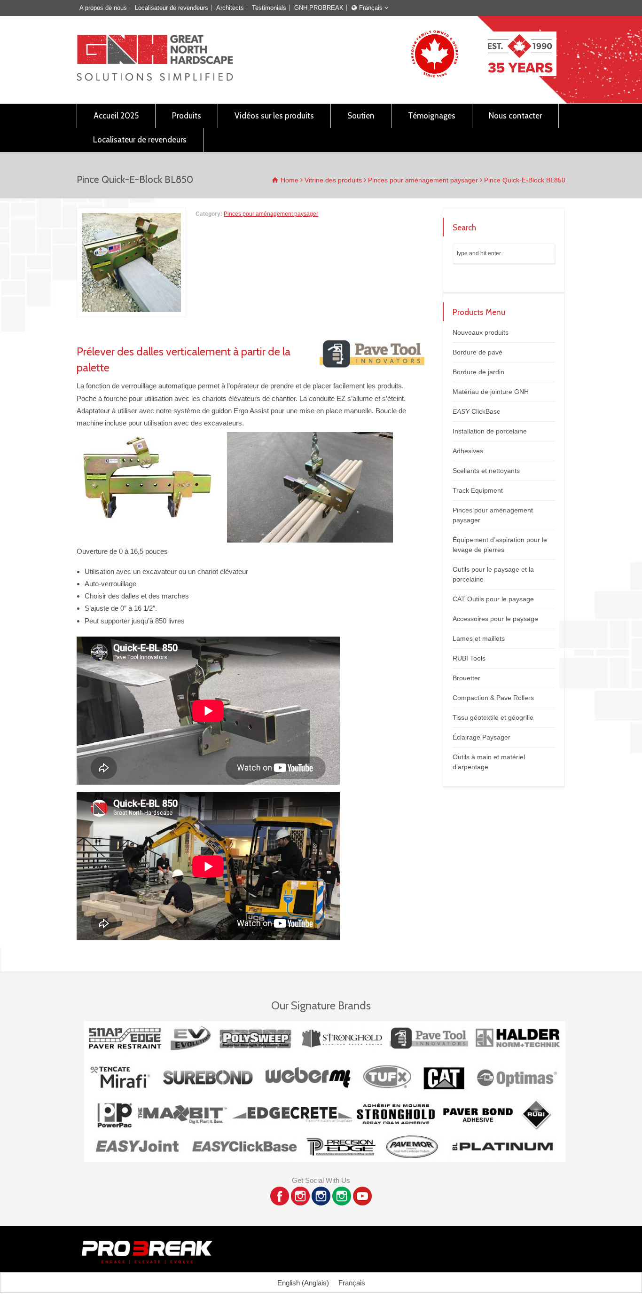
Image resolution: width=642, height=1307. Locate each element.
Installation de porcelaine (490, 431)
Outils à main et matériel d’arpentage (489, 762)
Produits (186, 115)
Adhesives (468, 451)
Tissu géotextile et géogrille (493, 717)
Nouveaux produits (481, 332)
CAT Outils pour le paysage (493, 599)
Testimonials (269, 7)
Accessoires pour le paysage (495, 618)
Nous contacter (515, 115)
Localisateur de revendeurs (171, 7)
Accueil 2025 (116, 115)
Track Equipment (478, 490)
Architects (230, 7)
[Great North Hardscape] (155, 78)
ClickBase (477, 411)
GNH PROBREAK (319, 7)
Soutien (361, 115)
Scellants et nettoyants (486, 470)
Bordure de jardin (478, 372)
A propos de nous (103, 7)
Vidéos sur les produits (274, 115)
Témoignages (431, 115)
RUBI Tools (469, 658)
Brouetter (466, 678)
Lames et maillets (479, 638)
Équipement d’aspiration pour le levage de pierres (500, 544)
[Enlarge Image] (132, 214)
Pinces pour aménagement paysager (271, 214)
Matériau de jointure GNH (491, 391)
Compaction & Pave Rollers (493, 697)
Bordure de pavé (477, 352)
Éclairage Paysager (481, 737)
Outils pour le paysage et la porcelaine (493, 574)
